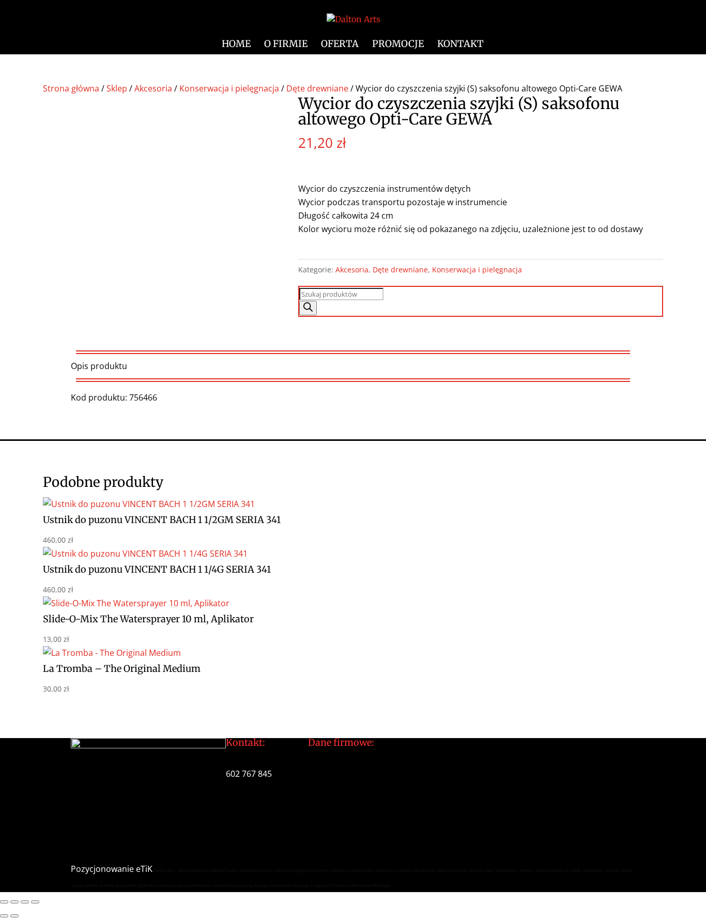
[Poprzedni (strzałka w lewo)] (4, 915)
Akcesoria (153, 88)
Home (236, 45)
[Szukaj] (308, 308)
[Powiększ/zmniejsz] (4, 901)
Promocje (398, 45)
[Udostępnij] (25, 901)
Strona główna (71, 88)
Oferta (340, 45)
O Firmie (286, 45)
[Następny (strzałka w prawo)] (14, 915)
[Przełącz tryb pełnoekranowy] (14, 901)
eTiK (144, 869)
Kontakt (460, 45)
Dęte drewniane (317, 88)
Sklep (116, 88)
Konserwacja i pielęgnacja (229, 88)
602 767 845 (249, 773)
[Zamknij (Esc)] (35, 901)
